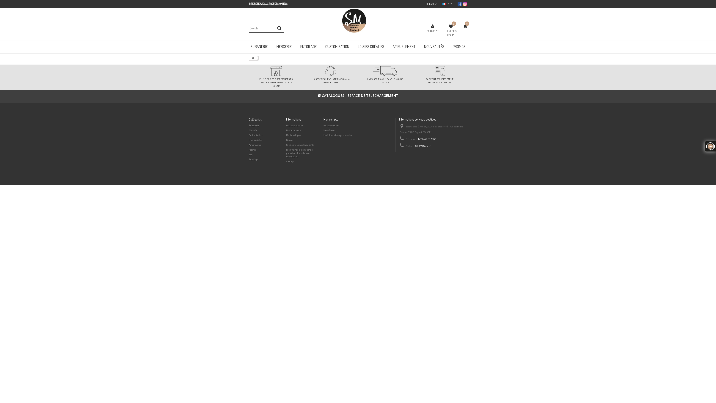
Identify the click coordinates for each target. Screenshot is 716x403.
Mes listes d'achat (451, 32)
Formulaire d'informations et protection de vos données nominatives (299, 153)
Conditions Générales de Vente (300, 144)
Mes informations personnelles (338, 135)
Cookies (289, 139)
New (251, 154)
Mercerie (253, 130)
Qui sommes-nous (294, 125)
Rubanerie (254, 125)
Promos (252, 149)
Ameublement (255, 144)
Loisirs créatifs (255, 139)
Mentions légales (293, 135)
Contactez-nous (293, 130)
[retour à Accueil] (252, 58)
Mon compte (432, 30)
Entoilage (253, 159)
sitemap (290, 161)
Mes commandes (331, 125)
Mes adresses (329, 130)
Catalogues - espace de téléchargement (359, 95)
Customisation (255, 135)
